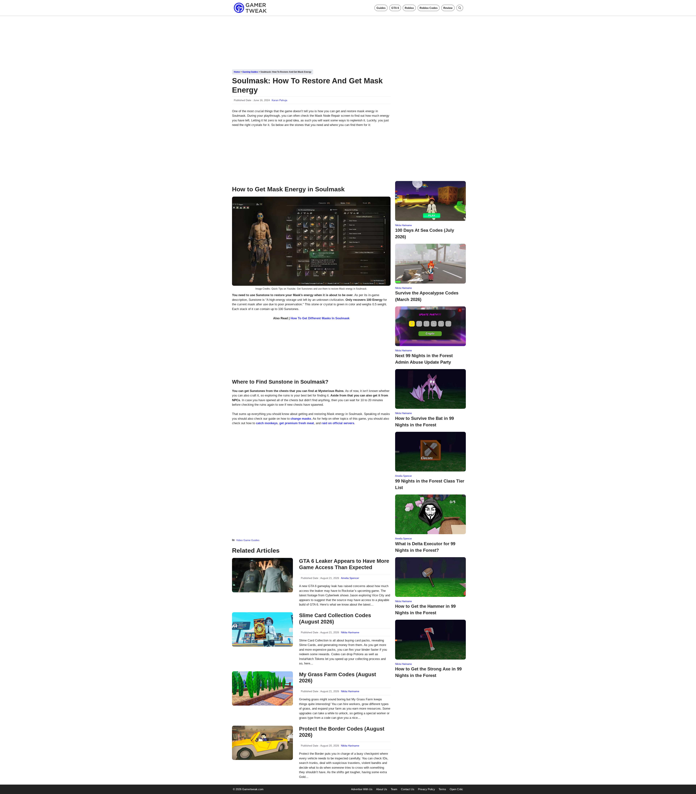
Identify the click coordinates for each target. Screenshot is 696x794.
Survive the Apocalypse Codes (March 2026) (426, 296)
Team (394, 789)
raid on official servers (338, 423)
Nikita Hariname (350, 632)
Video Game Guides (247, 540)
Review (448, 7)
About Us (381, 789)
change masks (301, 418)
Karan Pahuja (279, 100)
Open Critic (456, 789)
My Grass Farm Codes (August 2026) (337, 678)
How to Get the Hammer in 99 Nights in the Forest (425, 609)
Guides (381, 7)
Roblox (409, 7)
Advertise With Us (361, 789)
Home (237, 72)
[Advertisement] (348, 41)
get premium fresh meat (296, 423)
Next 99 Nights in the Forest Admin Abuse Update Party (424, 359)
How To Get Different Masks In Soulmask (320, 318)
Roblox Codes (429, 7)
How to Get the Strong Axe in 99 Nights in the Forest (428, 672)
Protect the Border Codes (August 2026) (341, 732)
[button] (460, 8)
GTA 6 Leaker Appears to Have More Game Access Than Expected (344, 564)
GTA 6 (395, 7)
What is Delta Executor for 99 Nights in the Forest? (425, 547)
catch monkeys (266, 423)
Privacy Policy (426, 789)
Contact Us (407, 789)
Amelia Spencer (350, 578)
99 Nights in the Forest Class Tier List (429, 484)
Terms (442, 789)
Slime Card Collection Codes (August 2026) (335, 618)
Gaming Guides (250, 72)
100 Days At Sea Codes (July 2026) (424, 233)
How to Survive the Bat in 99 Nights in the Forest (424, 421)
